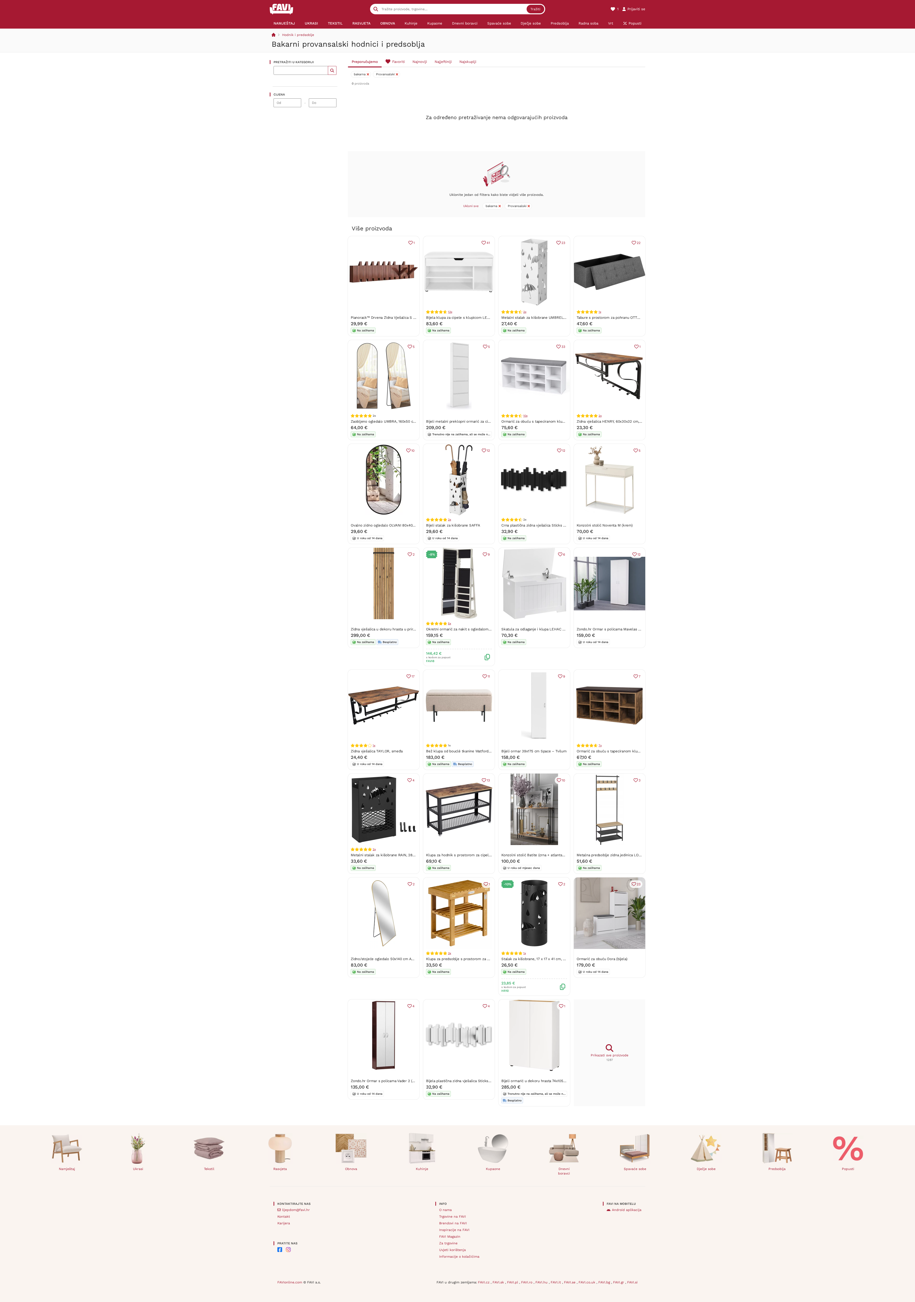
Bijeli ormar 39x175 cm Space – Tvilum (534, 751)
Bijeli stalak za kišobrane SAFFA (453, 525)
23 (563, 243)
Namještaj (67, 1169)
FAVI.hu (542, 1282)
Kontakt (283, 1216)
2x (524, 312)
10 (413, 450)
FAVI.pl (513, 1282)
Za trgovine (448, 1243)
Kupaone (493, 1169)
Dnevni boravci (564, 1171)
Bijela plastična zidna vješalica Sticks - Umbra (464, 1081)
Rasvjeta (280, 1169)
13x (450, 312)
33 (563, 347)
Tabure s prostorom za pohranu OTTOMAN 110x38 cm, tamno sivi (631, 317)
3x (449, 953)
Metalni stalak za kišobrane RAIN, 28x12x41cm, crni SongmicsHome (407, 855)
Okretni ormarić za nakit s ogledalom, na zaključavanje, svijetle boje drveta (489, 629)
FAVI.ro (527, 1282)
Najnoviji (419, 62)
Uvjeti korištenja (452, 1250)
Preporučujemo (365, 62)
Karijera (283, 1223)
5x (449, 623)
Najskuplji (467, 62)
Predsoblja (777, 1169)
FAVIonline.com (289, 1282)
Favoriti (398, 62)
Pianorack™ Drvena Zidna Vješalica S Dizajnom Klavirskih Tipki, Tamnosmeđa (415, 317)
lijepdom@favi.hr (296, 1210)
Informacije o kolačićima (459, 1256)
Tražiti (535, 9)
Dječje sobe (706, 1169)
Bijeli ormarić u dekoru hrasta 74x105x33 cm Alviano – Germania (555, 1081)
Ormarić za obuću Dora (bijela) (602, 959)
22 (638, 243)
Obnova (351, 1169)
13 (488, 780)
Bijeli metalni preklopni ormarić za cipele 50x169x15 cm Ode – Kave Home (488, 421)
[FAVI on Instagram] (288, 1249)
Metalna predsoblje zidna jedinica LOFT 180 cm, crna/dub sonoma (632, 855)
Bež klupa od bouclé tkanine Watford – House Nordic (471, 751)
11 (489, 676)
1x (600, 312)
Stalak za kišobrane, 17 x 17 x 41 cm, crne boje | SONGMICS (550, 959)
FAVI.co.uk (587, 1282)
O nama (445, 1210)
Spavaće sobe (635, 1169)
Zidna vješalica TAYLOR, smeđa (376, 751)
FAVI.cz (484, 1282)
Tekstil (209, 1169)
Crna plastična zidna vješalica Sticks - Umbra (539, 525)
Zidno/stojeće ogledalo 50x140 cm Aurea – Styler (392, 959)
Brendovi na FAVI (453, 1223)
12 (488, 450)
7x (600, 745)
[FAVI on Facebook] (279, 1249)
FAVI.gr (619, 1282)
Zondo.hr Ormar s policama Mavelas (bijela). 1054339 (621, 629)
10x (525, 415)
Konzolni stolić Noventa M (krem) (605, 525)
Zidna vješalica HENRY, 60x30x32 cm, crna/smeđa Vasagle (625, 421)
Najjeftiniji (443, 62)
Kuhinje (422, 1169)
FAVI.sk (499, 1282)
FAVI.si (632, 1282)
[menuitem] (284, 23)
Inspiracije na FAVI (454, 1230)
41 (488, 243)
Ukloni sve (471, 206)
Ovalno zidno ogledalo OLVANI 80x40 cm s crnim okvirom (399, 525)
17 (413, 676)
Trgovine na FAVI (452, 1216)
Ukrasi (138, 1169)
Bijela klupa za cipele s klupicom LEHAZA (461, 317)
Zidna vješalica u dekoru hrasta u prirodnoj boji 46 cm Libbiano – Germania (414, 629)
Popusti (848, 1169)
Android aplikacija (626, 1210)
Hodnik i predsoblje (298, 35)
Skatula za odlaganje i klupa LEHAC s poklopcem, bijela (548, 629)
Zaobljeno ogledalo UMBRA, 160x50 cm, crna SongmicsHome (402, 421)
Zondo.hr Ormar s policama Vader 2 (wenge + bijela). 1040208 (402, 1081)
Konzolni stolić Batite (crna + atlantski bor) (537, 855)
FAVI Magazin (449, 1236)
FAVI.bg (604, 1282)
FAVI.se (570, 1282)
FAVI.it (556, 1282)
